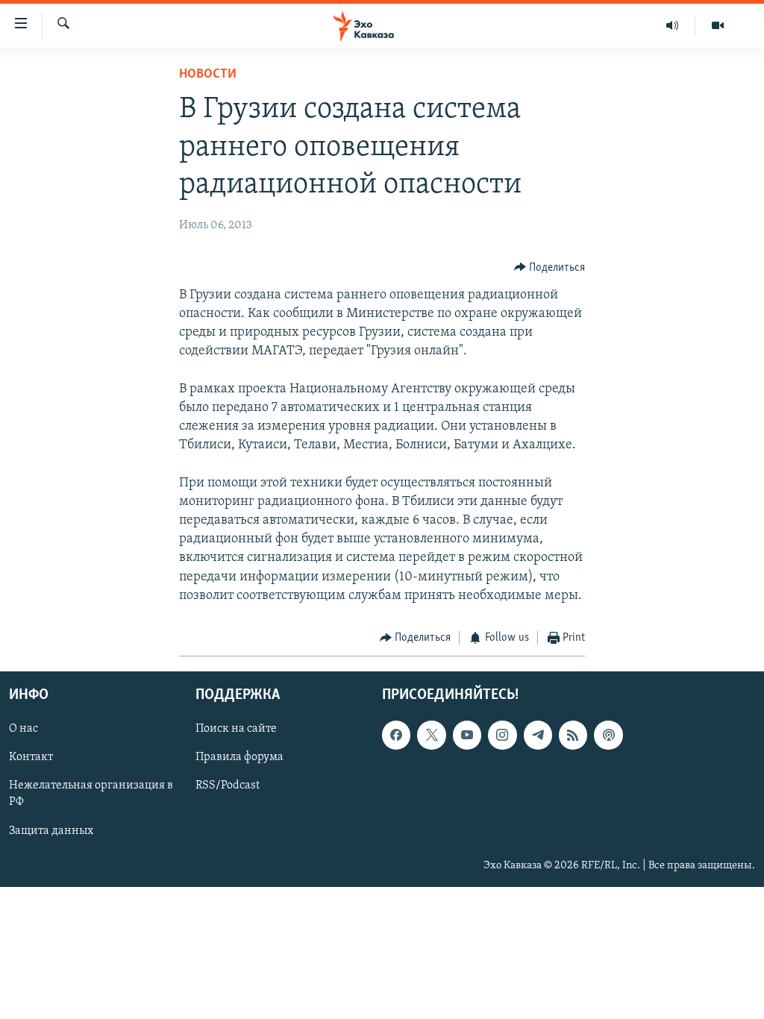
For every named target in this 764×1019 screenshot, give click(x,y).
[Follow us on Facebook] (396, 735)
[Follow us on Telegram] (538, 735)
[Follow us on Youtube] (467, 735)
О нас (23, 730)
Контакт (31, 758)
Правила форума (239, 758)
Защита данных (51, 831)
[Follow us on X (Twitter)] (431, 735)
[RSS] (573, 735)
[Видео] (717, 25)
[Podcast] (608, 735)
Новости (208, 74)
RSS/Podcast (227, 786)
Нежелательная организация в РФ (91, 794)
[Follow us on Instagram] (502, 735)
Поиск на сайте (236, 730)
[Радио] (672, 25)
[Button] (550, 268)
